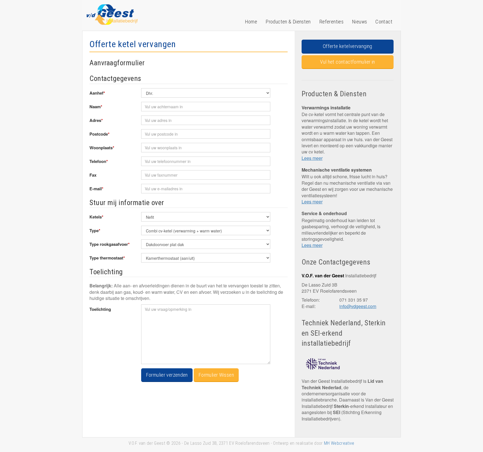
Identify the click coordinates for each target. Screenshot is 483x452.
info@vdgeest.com (357, 306)
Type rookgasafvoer (109, 244)
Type (94, 230)
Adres (96, 120)
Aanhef (97, 93)
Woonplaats (101, 148)
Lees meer (312, 158)
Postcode (99, 134)
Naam (95, 107)
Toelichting (100, 309)
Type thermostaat (107, 258)
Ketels (96, 217)
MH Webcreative (339, 443)
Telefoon (98, 161)
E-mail (96, 189)
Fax (92, 175)
